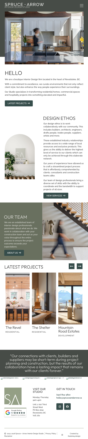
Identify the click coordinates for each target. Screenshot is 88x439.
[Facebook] (67, 406)
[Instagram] (59, 406)
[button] (82, 6)
